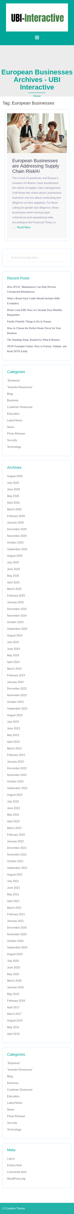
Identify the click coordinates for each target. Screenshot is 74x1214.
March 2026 (14, 509)
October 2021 (15, 861)
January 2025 (15, 602)
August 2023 (15, 715)
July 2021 (13, 881)
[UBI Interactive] (37, 17)
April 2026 (13, 502)
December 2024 (17, 609)
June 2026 (13, 489)
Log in (11, 1158)
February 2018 (16, 1000)
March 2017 (14, 1013)
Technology (14, 446)
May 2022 (13, 814)
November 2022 (17, 775)
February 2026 (16, 516)
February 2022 (16, 834)
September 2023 (17, 708)
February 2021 (16, 914)
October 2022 (15, 781)
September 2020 (17, 947)
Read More (24, 227)
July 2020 (13, 960)
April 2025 (13, 582)
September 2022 (17, 788)
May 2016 (13, 1027)
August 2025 (15, 555)
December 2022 (17, 768)
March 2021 (14, 907)
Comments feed (16, 1172)
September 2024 (17, 628)
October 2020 (15, 941)
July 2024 (13, 642)
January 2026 (15, 522)
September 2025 (17, 549)
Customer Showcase (20, 407)
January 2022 (15, 841)
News (10, 427)
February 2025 (16, 595)
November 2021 (17, 854)
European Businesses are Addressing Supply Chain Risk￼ (35, 166)
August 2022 (15, 794)
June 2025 (13, 569)
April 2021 (13, 901)
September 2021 (17, 867)
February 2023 (16, 754)
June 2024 (13, 648)
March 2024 (14, 668)
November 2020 (17, 934)
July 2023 (13, 721)
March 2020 (14, 980)
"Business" (13, 380)
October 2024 (15, 622)
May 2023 (13, 735)
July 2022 (13, 801)
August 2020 (15, 954)
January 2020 (15, 987)
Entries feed (14, 1165)
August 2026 (15, 476)
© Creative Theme (14, 1208)
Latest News (14, 420)
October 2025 (15, 542)
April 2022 (13, 821)
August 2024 (15, 635)
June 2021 (13, 887)
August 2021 (15, 874)
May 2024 (13, 655)
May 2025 (13, 575)
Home (37, 96)
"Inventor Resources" (20, 387)
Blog (10, 393)
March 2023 (14, 748)
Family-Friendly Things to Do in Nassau (29, 321)
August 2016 (15, 1020)
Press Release (16, 433)
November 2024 (17, 615)
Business (12, 400)
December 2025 (17, 529)
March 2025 (14, 588)
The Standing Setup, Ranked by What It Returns (33, 339)
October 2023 (15, 701)
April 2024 (13, 662)
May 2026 (13, 496)
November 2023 (17, 695)
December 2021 (17, 847)
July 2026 (13, 482)
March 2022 (14, 828)
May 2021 (13, 894)
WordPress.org (16, 1178)
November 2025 (17, 535)
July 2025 (13, 562)
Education (13, 413)
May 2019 (13, 994)
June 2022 (13, 808)
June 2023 (13, 728)
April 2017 (13, 1007)
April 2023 (13, 741)
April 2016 (13, 1033)
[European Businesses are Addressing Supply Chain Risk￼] (37, 132)
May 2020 (13, 974)
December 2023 (17, 688)
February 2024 (16, 675)
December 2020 (17, 927)
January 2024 (15, 682)
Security (12, 440)
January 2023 (15, 761)
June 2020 (13, 967)
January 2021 (15, 920)
